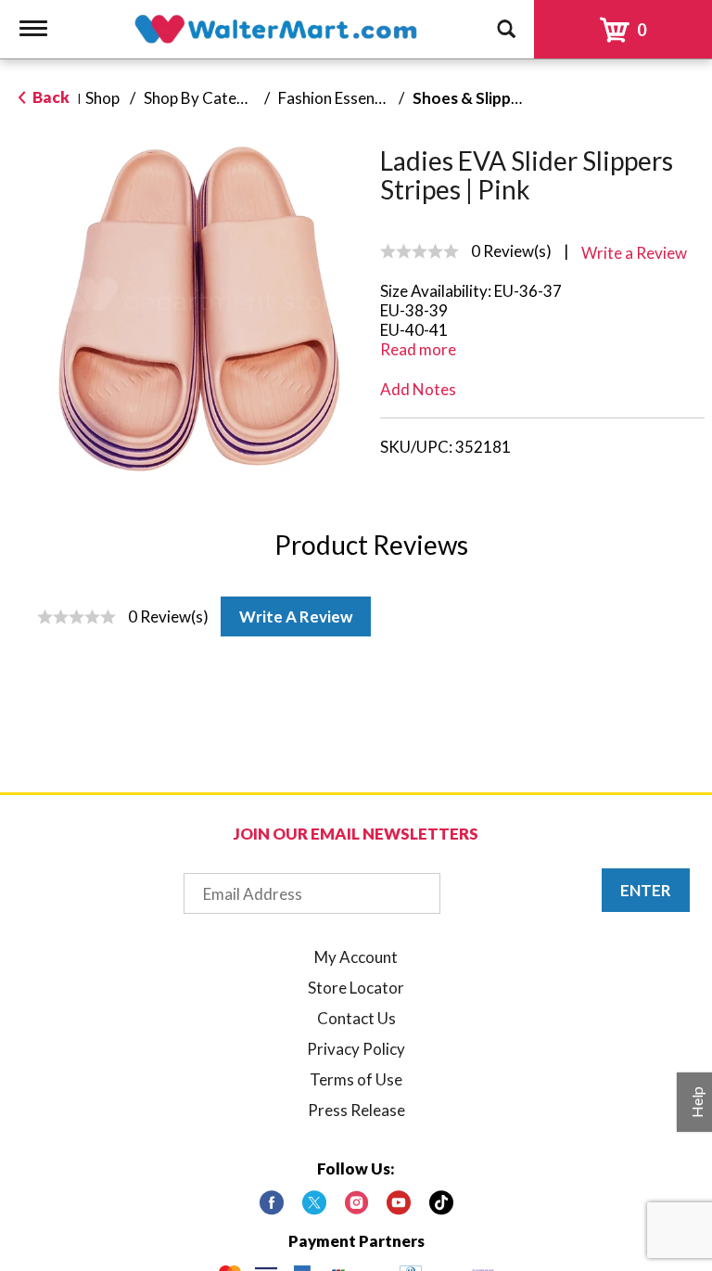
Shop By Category (207, 98)
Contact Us (356, 1018)
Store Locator (356, 987)
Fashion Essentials (341, 98)
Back (50, 97)
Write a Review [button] (634, 253)
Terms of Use (356, 1079)
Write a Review (295, 616)
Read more (418, 349)
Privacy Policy (356, 1049)
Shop (102, 98)
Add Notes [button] (418, 389)
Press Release (356, 1110)
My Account (356, 957)
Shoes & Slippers (473, 98)
